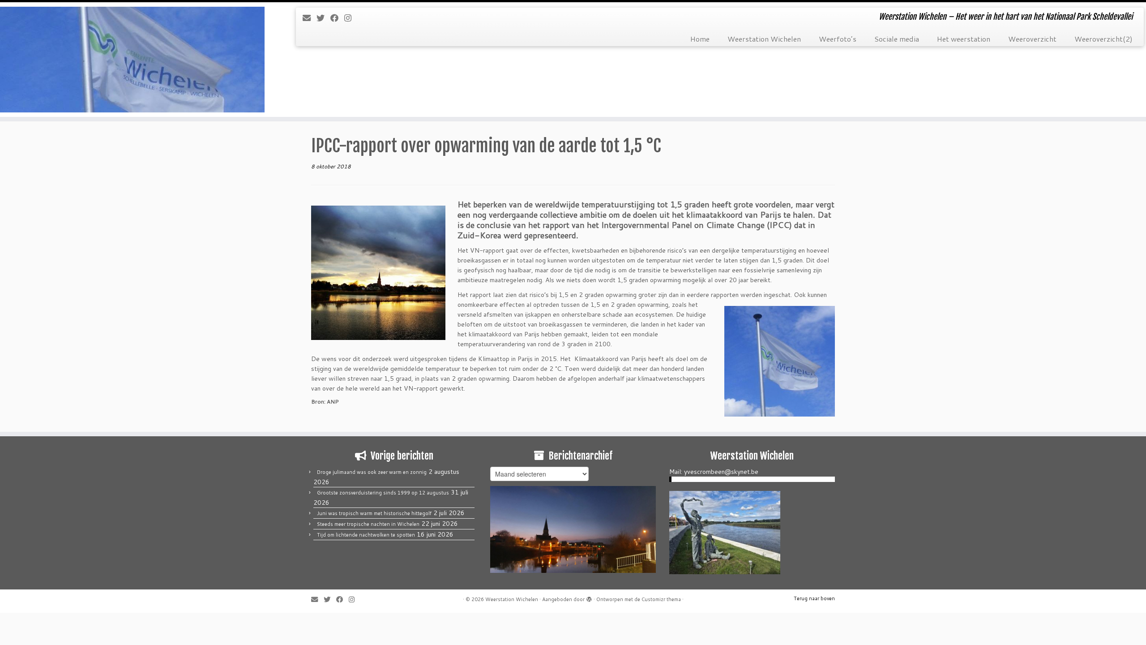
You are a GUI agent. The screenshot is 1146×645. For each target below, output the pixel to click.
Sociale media (896, 39)
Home (700, 39)
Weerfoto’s (837, 39)
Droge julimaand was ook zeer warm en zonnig (372, 472)
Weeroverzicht (1032, 39)
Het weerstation (963, 39)
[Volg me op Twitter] (323, 18)
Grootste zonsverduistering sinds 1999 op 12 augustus (383, 492)
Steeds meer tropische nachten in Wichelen (368, 524)
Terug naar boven (814, 598)
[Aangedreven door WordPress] (589, 597)
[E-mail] (309, 18)
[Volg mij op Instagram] (350, 18)
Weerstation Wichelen (764, 39)
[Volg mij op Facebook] (337, 18)
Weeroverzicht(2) (1103, 39)
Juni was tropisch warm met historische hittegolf (374, 513)
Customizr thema (661, 599)
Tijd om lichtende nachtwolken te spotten (366, 534)
